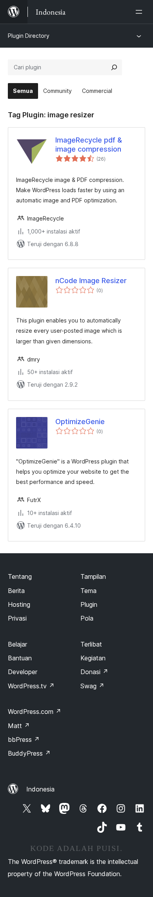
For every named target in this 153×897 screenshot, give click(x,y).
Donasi (94, 672)
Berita (16, 591)
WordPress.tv (31, 686)
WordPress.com (34, 711)
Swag (92, 686)
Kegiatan (93, 658)
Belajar (17, 644)
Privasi (17, 618)
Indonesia (40, 789)
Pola (86, 618)
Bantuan (20, 658)
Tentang (20, 576)
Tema (88, 591)
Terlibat (91, 644)
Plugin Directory (28, 35)
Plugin (88, 604)
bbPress (24, 739)
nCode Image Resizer (91, 280)
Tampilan (93, 576)
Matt (19, 726)
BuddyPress (29, 753)
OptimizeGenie (80, 421)
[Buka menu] (140, 12)
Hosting (19, 604)
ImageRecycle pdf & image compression (88, 144)
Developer (22, 672)
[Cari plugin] (114, 67)
